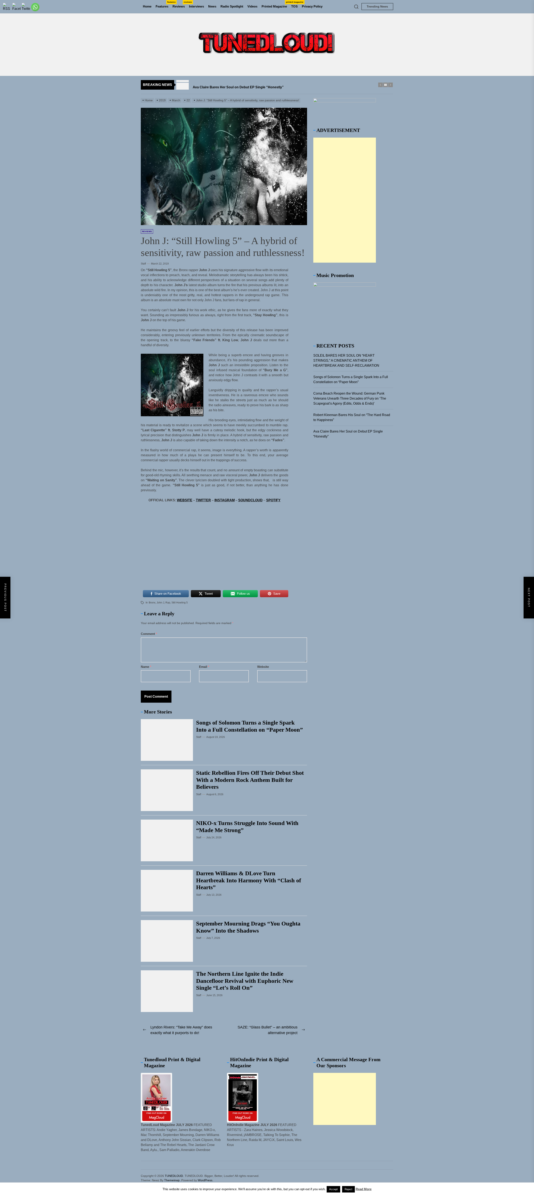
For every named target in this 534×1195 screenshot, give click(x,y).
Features (163, 4)
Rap (167, 602)
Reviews (180, 4)
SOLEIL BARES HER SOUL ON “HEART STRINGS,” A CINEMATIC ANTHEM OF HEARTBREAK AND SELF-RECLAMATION (346, 360)
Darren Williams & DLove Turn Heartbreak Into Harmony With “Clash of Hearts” (248, 880)
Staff (143, 263)
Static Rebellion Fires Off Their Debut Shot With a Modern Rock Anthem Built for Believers (250, 780)
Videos (252, 6)
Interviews (196, 6)
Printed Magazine (275, 4)
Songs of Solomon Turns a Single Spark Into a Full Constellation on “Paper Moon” (350, 379)
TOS (294, 6)
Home (147, 6)
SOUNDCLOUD (250, 500)
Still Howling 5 (179, 602)
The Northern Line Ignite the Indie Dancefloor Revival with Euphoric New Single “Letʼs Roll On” (244, 981)
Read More (364, 1189)
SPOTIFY (273, 500)
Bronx (152, 602)
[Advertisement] (344, 200)
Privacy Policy (312, 6)
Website (263, 666)
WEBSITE (184, 500)
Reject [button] (348, 1189)
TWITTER (203, 500)
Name (146, 666)
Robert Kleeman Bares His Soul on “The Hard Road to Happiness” (351, 417)
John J (160, 602)
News (212, 6)
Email (204, 666)
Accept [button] (333, 1189)
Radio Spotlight (231, 6)
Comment (149, 634)
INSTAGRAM (224, 500)
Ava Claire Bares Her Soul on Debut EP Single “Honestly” (348, 434)
